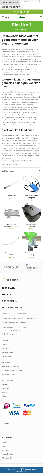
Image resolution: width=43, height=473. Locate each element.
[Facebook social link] (15, 11)
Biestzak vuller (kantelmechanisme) (11, 225)
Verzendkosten (7, 352)
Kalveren (5, 384)
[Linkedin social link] (24, 11)
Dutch (25, 1)
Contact (5, 341)
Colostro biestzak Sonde (11, 254)
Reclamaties (6, 362)
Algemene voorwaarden (10, 366)
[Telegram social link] (27, 11)
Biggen (4, 392)
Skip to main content (11, 7)
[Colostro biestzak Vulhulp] (31, 241)
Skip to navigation (10, 2)
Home (4, 161)
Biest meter (11, 196)
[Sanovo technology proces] (12, 267)
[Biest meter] (11, 184)
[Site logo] (21, 17)
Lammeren (5, 388)
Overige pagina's (15, 161)
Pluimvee (5, 396)
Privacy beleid (7, 356)
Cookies (5, 344)
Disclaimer (5, 348)
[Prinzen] (31, 267)
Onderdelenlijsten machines (12, 370)
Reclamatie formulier (9, 374)
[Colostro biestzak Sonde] (11, 241)
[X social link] (18, 11)
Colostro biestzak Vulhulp (31, 254)
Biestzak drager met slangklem (31, 197)
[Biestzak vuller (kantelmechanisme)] (11, 212)
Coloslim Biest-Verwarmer (31, 225)
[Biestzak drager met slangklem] (31, 184)
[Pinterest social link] (21, 11)
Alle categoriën (7, 380)
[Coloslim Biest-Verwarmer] (31, 212)
